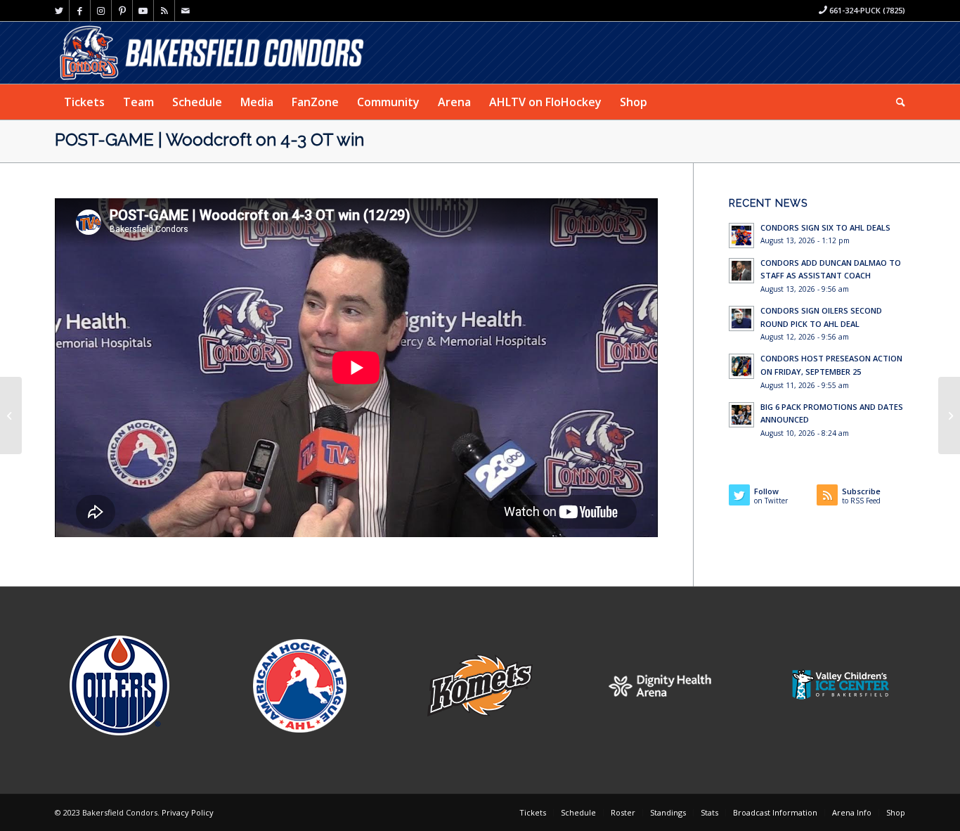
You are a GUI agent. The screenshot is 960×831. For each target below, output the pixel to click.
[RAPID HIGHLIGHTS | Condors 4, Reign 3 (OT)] (949, 415)
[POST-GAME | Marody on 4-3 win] (11, 415)
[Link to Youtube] (143, 10)
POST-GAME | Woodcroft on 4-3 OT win (209, 139)
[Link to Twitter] (58, 10)
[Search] (896, 102)
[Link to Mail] (185, 10)
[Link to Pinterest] (122, 10)
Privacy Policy (188, 812)
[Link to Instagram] (101, 10)
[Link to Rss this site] (164, 10)
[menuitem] (84, 102)
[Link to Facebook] (80, 10)
